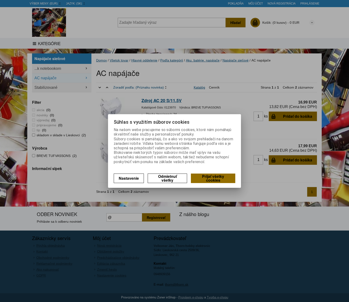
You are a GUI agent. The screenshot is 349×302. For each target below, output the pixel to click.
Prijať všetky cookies (213, 178)
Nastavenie (129, 178)
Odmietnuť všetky (167, 178)
